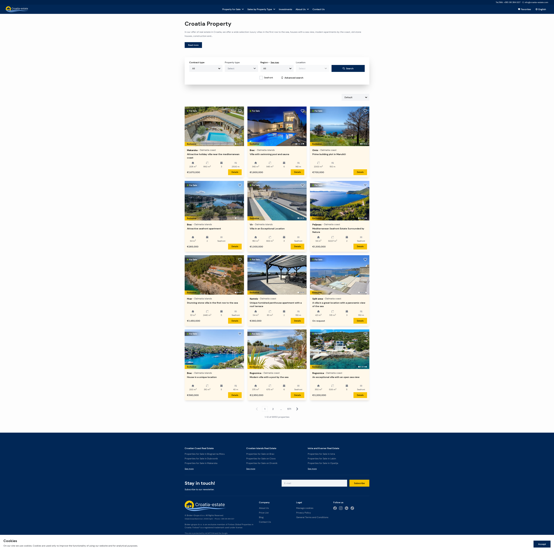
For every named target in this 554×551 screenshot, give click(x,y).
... (281, 409)
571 (289, 409)
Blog (261, 517)
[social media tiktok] (352, 508)
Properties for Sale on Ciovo (261, 458)
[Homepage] (17, 9)
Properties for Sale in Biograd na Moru (205, 454)
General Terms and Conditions (312, 517)
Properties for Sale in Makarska (201, 463)
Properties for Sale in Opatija (323, 463)
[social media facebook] (335, 508)
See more (189, 468)
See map (275, 62)
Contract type (196, 62)
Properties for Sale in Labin (322, 458)
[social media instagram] (341, 508)
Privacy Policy (303, 512)
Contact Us (265, 522)
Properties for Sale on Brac (260, 454)
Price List (264, 512)
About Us (264, 508)
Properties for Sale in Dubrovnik (201, 458)
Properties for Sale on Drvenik (261, 463)
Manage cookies (304, 508)
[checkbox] (261, 77)
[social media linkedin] (346, 508)
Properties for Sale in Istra (321, 454)
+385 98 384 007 (227, 519)
